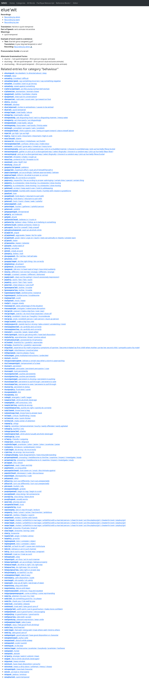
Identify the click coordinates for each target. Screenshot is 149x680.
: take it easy (17, 575)
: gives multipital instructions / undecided (26, 355)
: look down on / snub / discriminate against (29, 470)
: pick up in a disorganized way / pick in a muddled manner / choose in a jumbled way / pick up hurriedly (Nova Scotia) (59, 149)
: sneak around (13, 251)
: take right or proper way (22, 570)
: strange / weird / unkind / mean (21, 656)
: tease (10, 240)
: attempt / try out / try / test (19, 596)
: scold (12, 298)
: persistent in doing (17, 387)
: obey (12, 557)
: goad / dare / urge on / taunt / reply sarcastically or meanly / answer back (40, 238)
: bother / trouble (18, 287)
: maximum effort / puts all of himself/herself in (28, 170)
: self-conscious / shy (18, 402)
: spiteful (12, 209)
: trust (14, 504)
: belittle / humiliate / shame (20, 94)
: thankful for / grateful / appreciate (23, 342)
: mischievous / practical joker (21, 350)
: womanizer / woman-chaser (21, 91)
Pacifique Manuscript (45, 3)
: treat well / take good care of (21, 606)
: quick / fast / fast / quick (18, 279)
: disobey (10, 102)
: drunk (10, 217)
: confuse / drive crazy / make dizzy (26, 143)
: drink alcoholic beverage (20, 400)
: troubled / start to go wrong (20, 83)
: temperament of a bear (22, 363)
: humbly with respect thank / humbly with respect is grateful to (37, 191)
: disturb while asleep (18, 640)
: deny (11, 478)
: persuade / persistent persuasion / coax (26, 368)
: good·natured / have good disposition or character (31, 635)
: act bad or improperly (16, 672)
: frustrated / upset (17, 389)
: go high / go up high (16, 133)
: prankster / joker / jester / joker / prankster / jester (32, 444)
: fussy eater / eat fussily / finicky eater (25, 125)
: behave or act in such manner (20, 549)
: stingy (11, 423)
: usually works (16, 499)
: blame (12, 138)
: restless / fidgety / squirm (19, 515)
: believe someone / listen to (22, 225)
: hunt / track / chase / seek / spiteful (23, 201)
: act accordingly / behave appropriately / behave (31, 172)
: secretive (11, 248)
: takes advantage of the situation (23, 306)
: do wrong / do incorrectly (20, 449)
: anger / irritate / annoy (18, 536)
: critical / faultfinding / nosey (20, 415)
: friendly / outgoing (16, 439)
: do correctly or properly (19, 177)
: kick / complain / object (20, 541)
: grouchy (12, 538)
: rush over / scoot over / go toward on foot (27, 99)
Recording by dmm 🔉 (23, 47)
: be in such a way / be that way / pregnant (24, 551)
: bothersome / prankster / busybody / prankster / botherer (34, 648)
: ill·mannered (16, 211)
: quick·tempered (15, 109)
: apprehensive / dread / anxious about (25, 337)
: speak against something (19, 86)
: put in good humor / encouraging (24, 611)
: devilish (11, 358)
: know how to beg (17, 410)
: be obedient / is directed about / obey (25, 73)
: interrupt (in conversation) (20, 96)
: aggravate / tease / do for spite (22, 235)
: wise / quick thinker (17, 418)
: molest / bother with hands (20, 517)
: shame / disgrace (16, 441)
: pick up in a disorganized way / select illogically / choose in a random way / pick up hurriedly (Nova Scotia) (54, 154)
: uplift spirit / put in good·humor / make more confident (33, 609)
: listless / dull (13, 253)
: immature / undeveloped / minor (22, 447)
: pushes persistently (20, 374)
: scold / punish (15, 643)
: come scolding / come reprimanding (29, 593)
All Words (31, 3)
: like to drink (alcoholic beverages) (21, 658)
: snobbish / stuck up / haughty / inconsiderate (27, 316)
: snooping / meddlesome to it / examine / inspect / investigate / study (39, 460)
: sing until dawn (16, 585)
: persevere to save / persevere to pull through (30, 384)
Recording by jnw (11, 22)
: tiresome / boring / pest (19, 530)
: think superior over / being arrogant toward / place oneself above (39, 130)
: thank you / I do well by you (19, 601)
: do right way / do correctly (21, 567)
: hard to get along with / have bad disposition (30, 334)
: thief (10, 258)
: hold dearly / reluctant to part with (24, 196)
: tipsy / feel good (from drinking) (21, 624)
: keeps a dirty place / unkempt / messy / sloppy (28, 666)
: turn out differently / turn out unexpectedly (26, 481)
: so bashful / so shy (18, 572)
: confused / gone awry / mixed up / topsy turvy (28, 146)
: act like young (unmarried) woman (27, 89)
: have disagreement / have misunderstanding (30, 455)
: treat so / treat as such (18, 554)
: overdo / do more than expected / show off (27, 313)
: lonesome (11, 533)
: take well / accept (17, 617)
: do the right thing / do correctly (24, 261)
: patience (16, 167)
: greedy (15, 489)
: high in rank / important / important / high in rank (28, 136)
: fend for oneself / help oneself (21, 227)
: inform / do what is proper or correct (26, 175)
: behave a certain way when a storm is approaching (34, 360)
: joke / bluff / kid (15, 162)
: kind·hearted (14, 627)
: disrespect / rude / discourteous (24, 473)
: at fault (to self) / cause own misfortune (24, 546)
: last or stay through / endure (22, 509)
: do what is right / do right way (23, 564)
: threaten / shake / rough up (20, 157)
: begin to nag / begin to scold (22, 491)
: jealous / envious (15, 674)
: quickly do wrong (18, 405)
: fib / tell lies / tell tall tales (20, 256)
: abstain (12, 653)
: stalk (12, 204)
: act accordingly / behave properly (25, 562)
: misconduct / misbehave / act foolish (24, 141)
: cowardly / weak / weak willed (21, 332)
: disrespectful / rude (18, 475)
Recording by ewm (12, 20)
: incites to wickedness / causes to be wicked (28, 107)
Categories (20, 3)
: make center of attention (19, 421)
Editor (75, 3)
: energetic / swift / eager (18, 397)
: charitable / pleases (17, 604)
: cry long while (15, 468)
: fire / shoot (13, 462)
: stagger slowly (14, 303)
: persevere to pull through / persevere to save (30, 381)
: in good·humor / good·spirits (21, 614)
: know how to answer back (23, 413)
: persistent (12, 366)
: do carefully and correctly (22, 326)
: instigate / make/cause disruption (24, 308)
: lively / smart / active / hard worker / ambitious (28, 512)
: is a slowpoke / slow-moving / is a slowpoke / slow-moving (32, 183)
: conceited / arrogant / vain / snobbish (24, 128)
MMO (4, 3)
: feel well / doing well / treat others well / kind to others (32, 630)
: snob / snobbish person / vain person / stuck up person (31, 319)
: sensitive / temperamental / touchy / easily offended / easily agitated (36, 426)
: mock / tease (14, 300)
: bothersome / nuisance (22, 292)
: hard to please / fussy (19, 353)
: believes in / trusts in (20, 219)
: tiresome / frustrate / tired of (20, 528)
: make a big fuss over (19, 321)
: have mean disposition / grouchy (22, 664)
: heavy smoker (14, 661)
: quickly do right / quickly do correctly (27, 407)
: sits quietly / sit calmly (18, 580)
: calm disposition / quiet (19, 577)
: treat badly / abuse (18, 112)
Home (12, 3)
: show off (12, 164)
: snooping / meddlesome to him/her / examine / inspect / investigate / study (42, 457)
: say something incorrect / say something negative (32, 81)
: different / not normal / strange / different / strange (29, 272)
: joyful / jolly (16, 638)
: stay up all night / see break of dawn (24, 583)
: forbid (11, 651)
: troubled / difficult (16, 78)
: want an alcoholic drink (23, 230)
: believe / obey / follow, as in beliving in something (30, 222)
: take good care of (15, 632)
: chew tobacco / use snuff (19, 285)
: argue (11, 232)
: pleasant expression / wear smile (24, 619)
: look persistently (16, 371)
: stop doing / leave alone (19, 496)
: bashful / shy (14, 428)
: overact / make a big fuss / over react (24, 311)
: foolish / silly (14, 486)
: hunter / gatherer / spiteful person (24, 206)
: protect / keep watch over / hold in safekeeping (28, 188)
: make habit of (14, 245)
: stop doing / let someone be (21, 494)
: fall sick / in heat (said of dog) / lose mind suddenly (29, 269)
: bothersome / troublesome (21, 295)
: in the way (13, 645)
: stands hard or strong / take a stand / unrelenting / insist (35, 324)
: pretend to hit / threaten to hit (21, 159)
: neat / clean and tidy (18, 465)
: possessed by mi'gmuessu (23, 340)
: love (10, 193)
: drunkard (14, 264)
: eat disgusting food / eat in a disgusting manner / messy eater (36, 117)
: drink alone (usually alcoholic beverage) (28, 434)
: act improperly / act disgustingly (22, 120)
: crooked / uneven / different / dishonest (24, 274)
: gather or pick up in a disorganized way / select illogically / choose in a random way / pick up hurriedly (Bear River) (58, 151)
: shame (15, 431)
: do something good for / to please (23, 598)
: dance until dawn (17, 588)
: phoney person (15, 502)
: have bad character (18, 669)
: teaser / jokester (16, 243)
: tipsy (10, 76)
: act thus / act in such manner (22, 559)
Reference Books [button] (63, 3)
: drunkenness (15, 266)
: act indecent (13, 214)
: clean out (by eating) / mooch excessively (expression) (31, 277)
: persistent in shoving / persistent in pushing (29, 379)
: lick (12, 392)
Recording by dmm (12, 17)
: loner (12, 436)
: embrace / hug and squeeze (23, 590)
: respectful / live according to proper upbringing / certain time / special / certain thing (44, 180)
